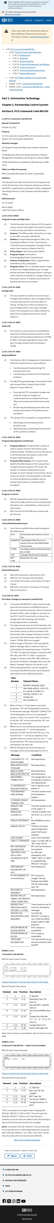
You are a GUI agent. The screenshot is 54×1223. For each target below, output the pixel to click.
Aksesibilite (27, 1219)
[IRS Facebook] (4, 1201)
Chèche (28, 20)
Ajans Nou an (11, 1169)
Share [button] (14, 1156)
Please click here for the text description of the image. (25, 982)
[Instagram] (14, 1201)
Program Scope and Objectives (28, 52)
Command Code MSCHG (32, 83)
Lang (7, 1186)
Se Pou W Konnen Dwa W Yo (18, 1175)
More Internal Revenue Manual (27, 1140)
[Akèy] (7, 19)
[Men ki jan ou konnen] (27, 13)
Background (25, 55)
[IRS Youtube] (23, 1201)
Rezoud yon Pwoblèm (15, 1180)
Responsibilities (27, 61)
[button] (39, 20)
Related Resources (28, 73)
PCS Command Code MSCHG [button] (22, 49)
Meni (49, 20)
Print (29, 1156)
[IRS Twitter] (9, 1201)
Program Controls (28, 67)
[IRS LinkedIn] (18, 1201)
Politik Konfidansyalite (27, 1215)
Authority (24, 58)
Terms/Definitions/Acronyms (32, 70)
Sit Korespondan (13, 1191)
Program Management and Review (34, 64)
